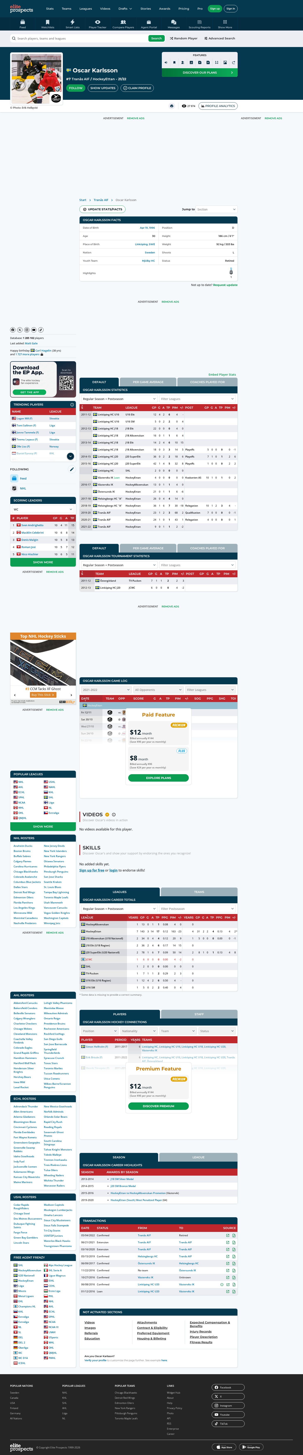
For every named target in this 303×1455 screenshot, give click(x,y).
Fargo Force (20, 1232)
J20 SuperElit (133, 456)
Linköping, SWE (145, 244)
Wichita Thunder (54, 1180)
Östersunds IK (106, 491)
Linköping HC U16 (108, 414)
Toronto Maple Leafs (56, 897)
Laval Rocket (21, 1087)
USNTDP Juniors (53, 1235)
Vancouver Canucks (55, 907)
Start (82, 200)
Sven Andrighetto (32, 525)
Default (99, 382)
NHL (20, 782)
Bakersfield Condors (25, 1008)
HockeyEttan (104, 79)
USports (53, 1337)
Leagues (86, 9)
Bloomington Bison (25, 1122)
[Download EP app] (43, 379)
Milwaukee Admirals (56, 1013)
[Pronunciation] (166, 62)
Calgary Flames (22, 861)
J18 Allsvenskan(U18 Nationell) (104, 938)
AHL (20, 787)
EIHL (51, 1280)
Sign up (215, 8)
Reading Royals (53, 1127)
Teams (66, 9)
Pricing (184, 9)
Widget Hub (173, 1392)
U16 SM (130, 421)
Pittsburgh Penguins (56, 871)
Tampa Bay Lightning (56, 892)
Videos (105, 9)
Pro (200, 9)
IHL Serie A (55, 1270)
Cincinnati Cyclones (25, 1127)
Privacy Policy (174, 1408)
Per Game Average (148, 382)
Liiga (52, 425)
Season (119, 1157)
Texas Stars (51, 1063)
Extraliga (54, 813)
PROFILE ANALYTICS (220, 106)
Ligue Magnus (57, 1275)
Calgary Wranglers (24, 1018)
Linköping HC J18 (108, 428)
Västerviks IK (105, 477)
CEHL (52, 1286)
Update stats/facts (105, 209)
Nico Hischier (29, 554)
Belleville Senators (24, 1013)
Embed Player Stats (222, 374)
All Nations (16, 1418)
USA (12, 1403)
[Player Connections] (183, 62)
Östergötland (108, 580)
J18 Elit (130, 428)
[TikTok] (40, 330)
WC (20, 1353)
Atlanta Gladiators (24, 1117)
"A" (120, 498)
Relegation (191, 505)
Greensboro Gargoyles (27, 1142)
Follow (75, 88)
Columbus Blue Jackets (27, 882)
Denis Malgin (29, 540)
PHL (51, 1296)
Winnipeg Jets (52, 923)
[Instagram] (26, 330)
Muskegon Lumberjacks (58, 1210)
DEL (20, 1337)
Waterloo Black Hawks (57, 1241)
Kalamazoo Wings (24, 1172)
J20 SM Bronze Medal (123, 1186)
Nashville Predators (25, 923)
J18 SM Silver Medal (122, 1179)
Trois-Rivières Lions (55, 1165)
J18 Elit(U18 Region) (98, 945)
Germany (15, 1413)
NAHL (52, 787)
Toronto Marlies (53, 1068)
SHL (51, 797)
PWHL (52, 1358)
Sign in (231, 8)
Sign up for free (91, 870)
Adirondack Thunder (26, 1106)
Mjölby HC (148, 260)
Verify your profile (95, 1360)
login (113, 870)
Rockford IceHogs (54, 1034)
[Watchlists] (174, 62)
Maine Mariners (23, 1182)
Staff (199, 1014)
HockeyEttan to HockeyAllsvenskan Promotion (138, 1193)
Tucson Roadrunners (56, 1073)
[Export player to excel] (200, 62)
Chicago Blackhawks (26, 871)
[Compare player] (217, 62)
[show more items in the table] (70, 456)
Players (119, 1014)
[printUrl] (171, 106)
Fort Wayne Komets (25, 1137)
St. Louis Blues (52, 887)
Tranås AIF (80, 79)
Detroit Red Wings (24, 892)
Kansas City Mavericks (27, 1177)
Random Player (185, 38)
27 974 (191, 106)
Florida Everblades (24, 1132)
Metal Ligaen (26, 1296)
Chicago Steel (22, 1213)
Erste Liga (54, 1291)
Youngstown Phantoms (58, 1246)
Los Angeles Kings (24, 907)
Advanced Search (222, 38)
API (168, 1418)
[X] (19, 330)
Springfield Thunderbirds (52, 1051)
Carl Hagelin (43, 350)
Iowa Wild (19, 1082)
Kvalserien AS (193, 477)
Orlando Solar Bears (55, 1117)
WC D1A (23, 1358)
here (164, 1360)
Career (171, 1434)
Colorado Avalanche (25, 877)
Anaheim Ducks (23, 846)
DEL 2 (21, 1342)
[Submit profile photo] (225, 62)
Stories (146, 9)
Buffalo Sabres (22, 856)
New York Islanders (55, 851)
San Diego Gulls (53, 1039)
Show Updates (102, 88)
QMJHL (22, 818)
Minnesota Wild (23, 913)
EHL (20, 1301)
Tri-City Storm (52, 1230)
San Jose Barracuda (55, 1044)
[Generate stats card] (191, 62)
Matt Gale (31, 343)
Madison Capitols (54, 1205)
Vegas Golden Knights (57, 913)
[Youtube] (33, 330)
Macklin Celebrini (32, 532)
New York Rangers (55, 856)
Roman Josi (28, 547)
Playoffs (189, 449)
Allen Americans (23, 1111)
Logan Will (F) (24, 418)
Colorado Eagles (23, 1047)
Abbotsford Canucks (26, 1003)
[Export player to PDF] (208, 62)
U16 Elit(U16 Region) (98, 980)
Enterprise (173, 1428)
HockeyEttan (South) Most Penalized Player (136, 1200)
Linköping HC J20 (108, 456)
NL (50, 807)
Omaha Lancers (53, 1215)
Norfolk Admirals (53, 1111)
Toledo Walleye (52, 1154)
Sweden (150, 252)
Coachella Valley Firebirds (23, 1040)
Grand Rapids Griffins (26, 1053)
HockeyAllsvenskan (29, 1270)
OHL (20, 813)
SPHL (21, 797)
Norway (54, 446)
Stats (50, 9)
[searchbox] (88, 38)
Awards (164, 9)
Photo (170, 1413)
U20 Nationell (26, 1275)
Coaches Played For (207, 382)
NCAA (21, 802)
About (170, 1398)
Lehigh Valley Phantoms (58, 1003)
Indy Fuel (19, 1161)
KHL (51, 792)
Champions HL (27, 1306)
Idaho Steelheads (24, 1156)
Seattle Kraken (53, 882)
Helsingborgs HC (107, 498)
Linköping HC (106, 470)
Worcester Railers (54, 1185)
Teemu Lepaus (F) (27, 439)
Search (156, 38)
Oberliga (23, 1347)
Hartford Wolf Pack (25, 1063)
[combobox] (88, 38)
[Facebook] (12, 330)
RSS (169, 1423)
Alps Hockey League (60, 1265)
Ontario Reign (52, 1018)
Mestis (22, 1291)
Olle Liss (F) (23, 446)
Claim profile (139, 88)
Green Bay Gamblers (26, 1237)
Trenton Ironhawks (55, 1160)
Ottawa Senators (54, 861)
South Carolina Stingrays (53, 1142)
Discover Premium (158, 1106)
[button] (225, 24)
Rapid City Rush (53, 1122)
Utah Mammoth (53, 902)
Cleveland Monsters (25, 1034)
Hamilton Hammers (25, 1058)
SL (19, 1332)
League (198, 1157)
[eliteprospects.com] (21, 9)
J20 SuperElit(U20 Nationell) (103, 952)
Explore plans (158, 778)
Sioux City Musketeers (57, 1220)
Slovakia (54, 418)
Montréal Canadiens (26, 918)
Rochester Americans (56, 1028)
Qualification (192, 512)
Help (169, 1403)
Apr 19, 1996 (147, 227)
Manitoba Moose (54, 1008)
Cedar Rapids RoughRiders (21, 1206)
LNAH (52, 1332)
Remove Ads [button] (273, 118)
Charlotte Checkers (25, 1023)
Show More (43, 562)
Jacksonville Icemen (25, 1166)
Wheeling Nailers (54, 1175)
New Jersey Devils (54, 846)
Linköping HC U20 (148, 1284)
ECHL (21, 792)
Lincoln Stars (21, 1242)
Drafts (123, 9)
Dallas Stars (21, 887)
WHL (21, 807)
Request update (225, 285)
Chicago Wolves (23, 1028)
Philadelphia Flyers (55, 866)
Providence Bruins (54, 1023)
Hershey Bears (22, 1077)
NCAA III (54, 1327)
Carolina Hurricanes (25, 866)
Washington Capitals (56, 918)
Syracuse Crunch (54, 1058)
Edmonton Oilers (23, 897)
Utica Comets (52, 1078)
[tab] (99, 382)
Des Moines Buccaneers (28, 1218)
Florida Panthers (23, 902)
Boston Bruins (22, 851)
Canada (14, 1398)
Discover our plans (200, 72)
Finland (14, 1408)
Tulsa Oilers (51, 1170)
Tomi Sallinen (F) (26, 425)
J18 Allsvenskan (135, 435)
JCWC (132, 587)
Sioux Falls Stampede (56, 1225)
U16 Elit (130, 414)
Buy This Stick (41, 695)
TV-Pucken (135, 580)
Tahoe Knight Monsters (58, 1149)
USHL (52, 782)
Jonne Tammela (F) (28, 432)
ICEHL (22, 1363)
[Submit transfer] (233, 62)
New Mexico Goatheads (58, 1106)
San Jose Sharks (53, 877)
